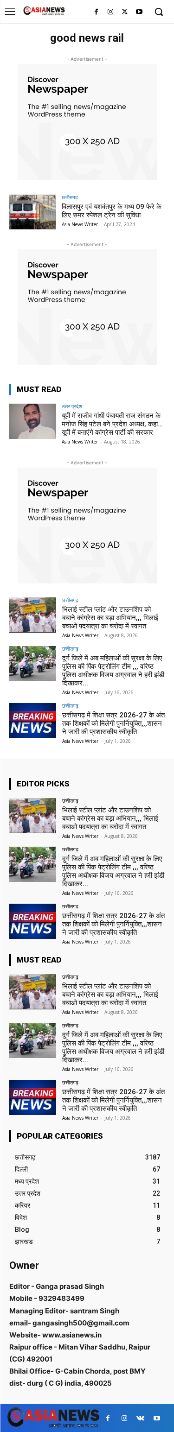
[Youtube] (139, 12)
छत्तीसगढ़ (70, 197)
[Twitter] (124, 12)
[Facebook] (96, 12)
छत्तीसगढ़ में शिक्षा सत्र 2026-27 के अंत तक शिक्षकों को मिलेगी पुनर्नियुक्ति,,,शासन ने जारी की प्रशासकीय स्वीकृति (113, 723)
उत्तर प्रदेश (72, 406)
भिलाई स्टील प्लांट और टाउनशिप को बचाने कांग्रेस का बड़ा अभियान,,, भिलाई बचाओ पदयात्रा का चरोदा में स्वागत (110, 617)
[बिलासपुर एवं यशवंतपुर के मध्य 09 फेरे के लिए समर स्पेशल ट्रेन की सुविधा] (32, 212)
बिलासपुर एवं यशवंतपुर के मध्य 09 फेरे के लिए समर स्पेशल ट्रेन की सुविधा (111, 211)
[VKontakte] (140, 1418)
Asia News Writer (80, 224)
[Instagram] (110, 12)
